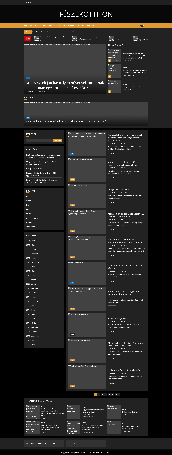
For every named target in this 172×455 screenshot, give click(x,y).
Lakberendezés (69, 25)
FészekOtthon (86, 14)
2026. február (31, 249)
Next (117, 394)
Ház (44, 25)
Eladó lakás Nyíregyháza (119, 318)
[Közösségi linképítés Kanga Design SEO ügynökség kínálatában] (87, 222)
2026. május (30, 245)
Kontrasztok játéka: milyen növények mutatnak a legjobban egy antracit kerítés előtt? (65, 85)
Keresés (31, 134)
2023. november (32, 332)
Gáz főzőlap (39, 32)
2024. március (31, 323)
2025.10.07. (124, 219)
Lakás (58, 25)
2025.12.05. (127, 89)
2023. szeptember (33, 336)
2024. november (32, 293)
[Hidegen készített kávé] (114, 86)
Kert (51, 25)
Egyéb (125, 67)
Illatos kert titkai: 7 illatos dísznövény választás (131, 427)
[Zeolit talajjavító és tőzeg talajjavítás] (87, 377)
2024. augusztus (32, 301)
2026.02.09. (127, 75)
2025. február (31, 284)
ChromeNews (94, 453)
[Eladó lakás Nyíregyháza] (87, 325)
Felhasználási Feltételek (46, 443)
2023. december (32, 327)
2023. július (30, 340)
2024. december (32, 288)
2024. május (30, 314)
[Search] (146, 25)
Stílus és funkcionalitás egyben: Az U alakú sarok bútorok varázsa (125, 292)
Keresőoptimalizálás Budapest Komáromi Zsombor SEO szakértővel (125, 241)
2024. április (30, 319)
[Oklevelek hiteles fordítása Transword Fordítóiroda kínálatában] (87, 351)
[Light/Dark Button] (142, 26)
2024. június (30, 310)
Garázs (37, 25)
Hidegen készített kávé (131, 87)
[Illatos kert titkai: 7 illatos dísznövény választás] (87, 273)
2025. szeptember (33, 262)
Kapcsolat (71, 443)
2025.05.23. (124, 297)
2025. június (30, 267)
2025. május (30, 271)
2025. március (31, 280)
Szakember (91, 25)
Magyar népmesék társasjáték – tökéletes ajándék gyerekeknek (135, 71)
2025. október (31, 258)
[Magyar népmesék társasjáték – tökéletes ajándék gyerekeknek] (114, 71)
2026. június (30, 241)
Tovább (111, 153)
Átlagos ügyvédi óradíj (70, 32)
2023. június (30, 345)
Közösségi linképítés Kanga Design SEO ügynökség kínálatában (126, 215)
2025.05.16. (124, 348)
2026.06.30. (42, 92)
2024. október (31, 297)
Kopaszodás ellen (53, 32)
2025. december (32, 254)
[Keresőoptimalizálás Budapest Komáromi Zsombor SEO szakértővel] (87, 248)
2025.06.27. (124, 271)
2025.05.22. (124, 321)
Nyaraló (81, 25)
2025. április (30, 275)
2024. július (30, 306)
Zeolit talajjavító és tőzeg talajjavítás (124, 370)
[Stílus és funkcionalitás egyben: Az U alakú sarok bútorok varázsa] (87, 299)
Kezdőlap (28, 25)
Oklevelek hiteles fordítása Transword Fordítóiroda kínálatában (126, 344)
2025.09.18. (124, 245)
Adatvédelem (31, 443)
